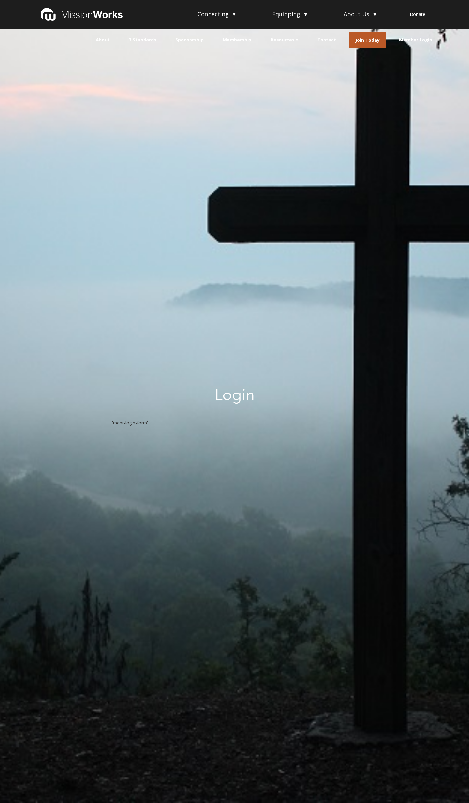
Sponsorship (189, 40)
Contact (326, 40)
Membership (237, 40)
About (103, 40)
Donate (417, 14)
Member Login (415, 40)
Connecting (217, 14)
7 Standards (142, 40)
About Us (361, 14)
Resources (283, 40)
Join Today (367, 40)
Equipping (290, 14)
